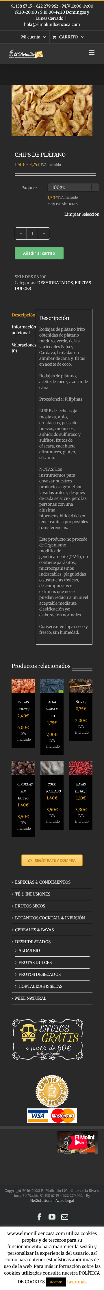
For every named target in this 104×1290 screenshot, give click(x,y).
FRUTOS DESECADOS (39, 974)
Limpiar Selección (81, 214)
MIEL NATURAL (31, 998)
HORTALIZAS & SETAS (40, 986)
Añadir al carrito (39, 253)
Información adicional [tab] (22, 329)
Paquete (29, 187)
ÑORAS (81, 702)
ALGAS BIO (29, 950)
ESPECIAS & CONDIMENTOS (42, 882)
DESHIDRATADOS (55, 282)
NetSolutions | (42, 1200)
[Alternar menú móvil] (92, 52)
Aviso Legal (64, 1200)
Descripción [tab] (22, 315)
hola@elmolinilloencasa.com (52, 24)
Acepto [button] (56, 1282)
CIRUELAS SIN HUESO (25, 791)
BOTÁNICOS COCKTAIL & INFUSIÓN (50, 918)
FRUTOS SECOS (30, 906)
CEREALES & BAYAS (34, 929)
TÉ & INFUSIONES (32, 894)
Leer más (77, 1281)
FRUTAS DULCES (35, 962)
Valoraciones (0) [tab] (22, 347)
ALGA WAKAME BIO (53, 709)
